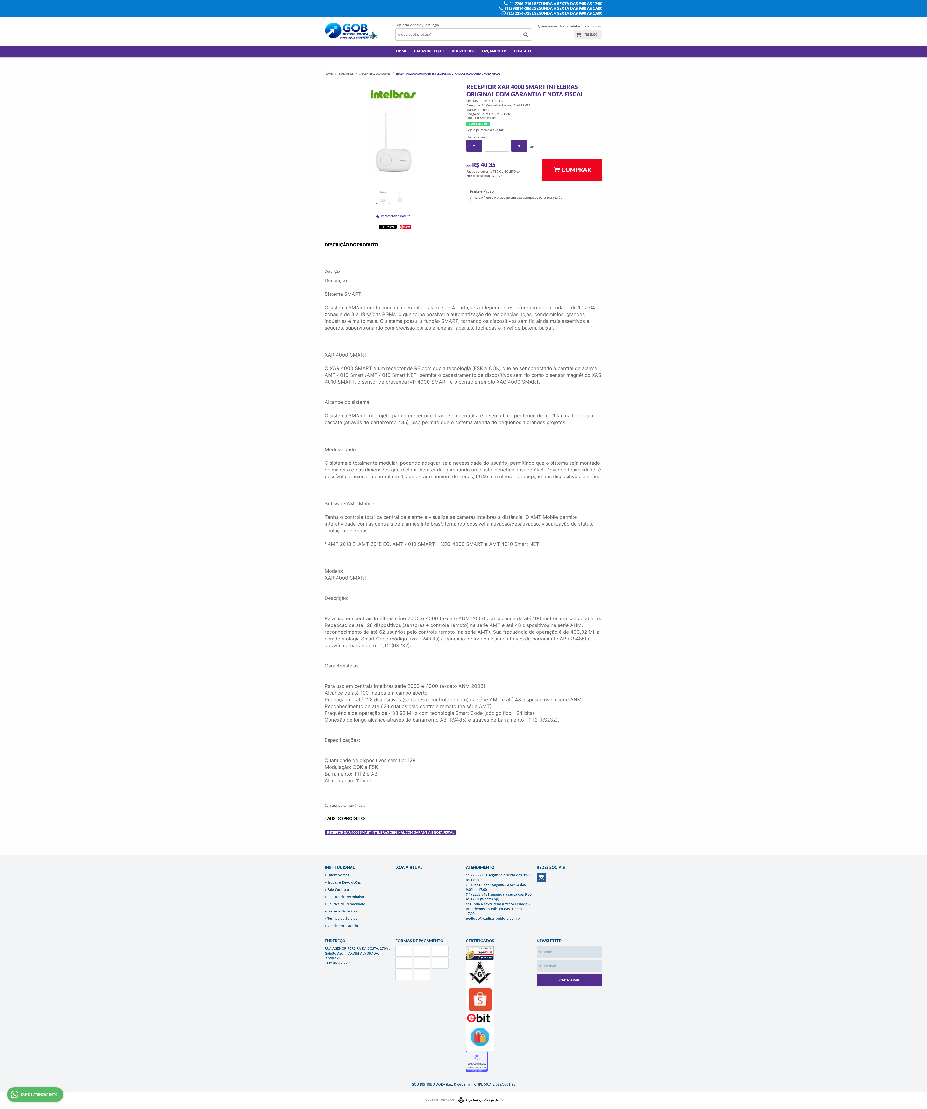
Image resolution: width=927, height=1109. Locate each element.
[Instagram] (541, 877)
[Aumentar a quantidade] (519, 146)
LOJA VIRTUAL (408, 867)
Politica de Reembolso (345, 896)
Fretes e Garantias (342, 911)
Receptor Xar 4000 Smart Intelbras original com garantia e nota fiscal (390, 832)
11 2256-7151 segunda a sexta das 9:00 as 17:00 (555, 3)
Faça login (431, 25)
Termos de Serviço (342, 918)
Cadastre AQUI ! (429, 51)
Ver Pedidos (463, 51)
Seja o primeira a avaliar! (485, 130)
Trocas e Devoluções (344, 882)
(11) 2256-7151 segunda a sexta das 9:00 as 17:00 (554, 13)
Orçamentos (494, 51)
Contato (522, 51)
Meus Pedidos (570, 26)
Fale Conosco (592, 26)
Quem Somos (547, 26)
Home (401, 51)
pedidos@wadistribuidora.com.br (493, 918)
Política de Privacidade (346, 904)
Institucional (340, 867)
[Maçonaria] (479, 1100)
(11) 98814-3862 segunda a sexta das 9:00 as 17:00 (553, 8)
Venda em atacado (342, 925)
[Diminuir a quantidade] (474, 146)
